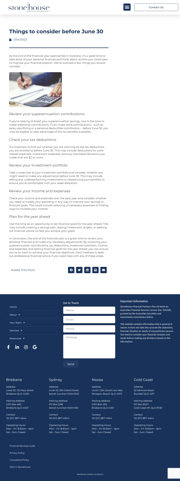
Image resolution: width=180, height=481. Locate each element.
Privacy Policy (17, 453)
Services (14, 330)
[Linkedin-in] (17, 347)
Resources (15, 338)
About (13, 314)
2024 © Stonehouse (20, 467)
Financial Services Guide (22, 446)
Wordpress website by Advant (90, 474)
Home (13, 306)
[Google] (35, 347)
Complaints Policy (19, 460)
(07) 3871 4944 (18, 418)
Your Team (16, 322)
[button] (127, 7)
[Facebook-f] (8, 347)
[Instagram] (26, 347)
